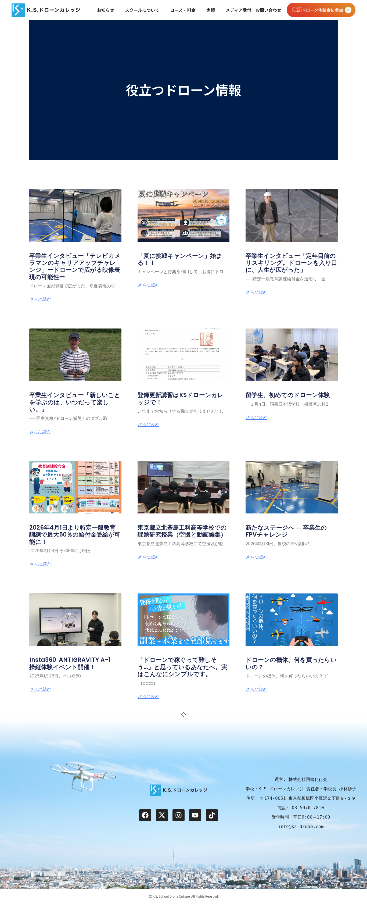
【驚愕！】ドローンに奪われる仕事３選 (291, 796)
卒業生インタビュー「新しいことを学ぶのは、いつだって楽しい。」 (74, 402)
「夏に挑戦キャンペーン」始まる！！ (180, 259)
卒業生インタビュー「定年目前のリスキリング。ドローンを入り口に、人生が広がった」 (291, 263)
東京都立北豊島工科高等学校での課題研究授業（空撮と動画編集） (182, 531)
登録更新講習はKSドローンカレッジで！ (181, 398)
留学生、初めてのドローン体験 (288, 395)
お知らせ (105, 10)
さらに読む (40, 299)
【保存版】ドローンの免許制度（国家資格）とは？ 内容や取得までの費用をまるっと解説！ (182, 799)
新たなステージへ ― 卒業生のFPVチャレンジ (286, 531)
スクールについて (142, 10)
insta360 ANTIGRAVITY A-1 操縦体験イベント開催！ (72, 663)
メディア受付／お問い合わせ (253, 10)
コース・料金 (183, 10)
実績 (210, 10)
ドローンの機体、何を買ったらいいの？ (291, 663)
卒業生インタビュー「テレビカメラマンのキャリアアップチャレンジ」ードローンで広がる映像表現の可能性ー (75, 266)
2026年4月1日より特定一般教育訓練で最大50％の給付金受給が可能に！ (74, 534)
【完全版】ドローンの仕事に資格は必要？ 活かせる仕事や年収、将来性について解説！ (74, 799)
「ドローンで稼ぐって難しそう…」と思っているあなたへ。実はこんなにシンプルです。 (182, 667)
